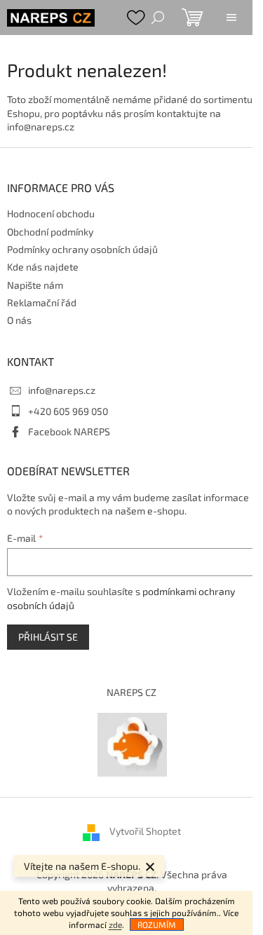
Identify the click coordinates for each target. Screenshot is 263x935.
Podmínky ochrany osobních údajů (82, 249)
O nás (19, 320)
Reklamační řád (41, 302)
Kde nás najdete (43, 267)
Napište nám (35, 285)
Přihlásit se (48, 637)
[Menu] (231, 18)
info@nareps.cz (61, 390)
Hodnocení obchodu (51, 213)
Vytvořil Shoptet (145, 831)
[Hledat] (158, 18)
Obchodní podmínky (50, 232)
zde (115, 924)
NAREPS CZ (131, 692)
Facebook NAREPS (69, 431)
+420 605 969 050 (68, 411)
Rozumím (156, 924)
